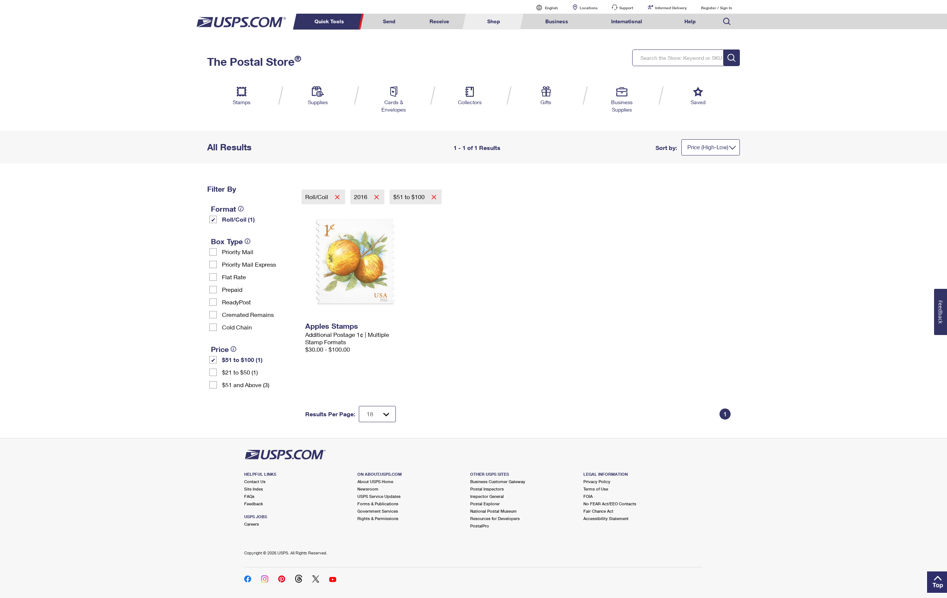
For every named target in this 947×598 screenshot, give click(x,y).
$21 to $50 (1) (240, 372)
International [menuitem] (626, 21)
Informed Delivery (671, 8)
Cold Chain (237, 327)
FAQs (249, 496)
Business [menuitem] (556, 21)
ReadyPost (236, 301)
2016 (361, 196)
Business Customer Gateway (497, 481)
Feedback (253, 503)
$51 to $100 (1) (242, 359)
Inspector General (487, 496)
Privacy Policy (596, 481)
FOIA (588, 496)
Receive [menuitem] (439, 21)
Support (626, 8)
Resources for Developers (495, 518)
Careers (251, 524)
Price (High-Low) (707, 147)
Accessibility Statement (605, 518)
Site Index (253, 488)
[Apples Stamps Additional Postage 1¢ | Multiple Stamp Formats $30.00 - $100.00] (355, 261)
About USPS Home (375, 481)
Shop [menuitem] (493, 21)
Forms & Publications (377, 503)
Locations (588, 8)
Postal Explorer (485, 503)
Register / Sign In (716, 8)
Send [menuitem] (389, 21)
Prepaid (232, 289)
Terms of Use (595, 488)
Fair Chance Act (598, 511)
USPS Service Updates (379, 496)
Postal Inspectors (487, 488)
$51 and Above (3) (245, 384)
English (544, 7)
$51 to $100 (409, 196)
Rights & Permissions (377, 518)
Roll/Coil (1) (238, 219)
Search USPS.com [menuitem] (727, 22)
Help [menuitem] (690, 21)
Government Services (377, 511)
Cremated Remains (248, 314)
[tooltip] (241, 209)
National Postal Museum (493, 511)
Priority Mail (237, 251)
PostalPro (479, 525)
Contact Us (255, 481)
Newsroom (367, 488)
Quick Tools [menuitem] (329, 21)
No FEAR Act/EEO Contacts (609, 503)
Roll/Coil (317, 196)
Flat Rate (234, 276)
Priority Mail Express (249, 264)
